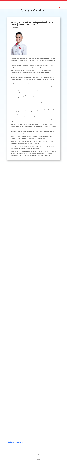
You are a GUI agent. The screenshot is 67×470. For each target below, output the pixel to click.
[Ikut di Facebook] (15, 463)
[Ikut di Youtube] (26, 463)
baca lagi (10, 216)
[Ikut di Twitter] (19, 463)
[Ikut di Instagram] (22, 463)
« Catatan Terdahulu (15, 442)
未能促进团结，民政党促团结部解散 (27, 405)
